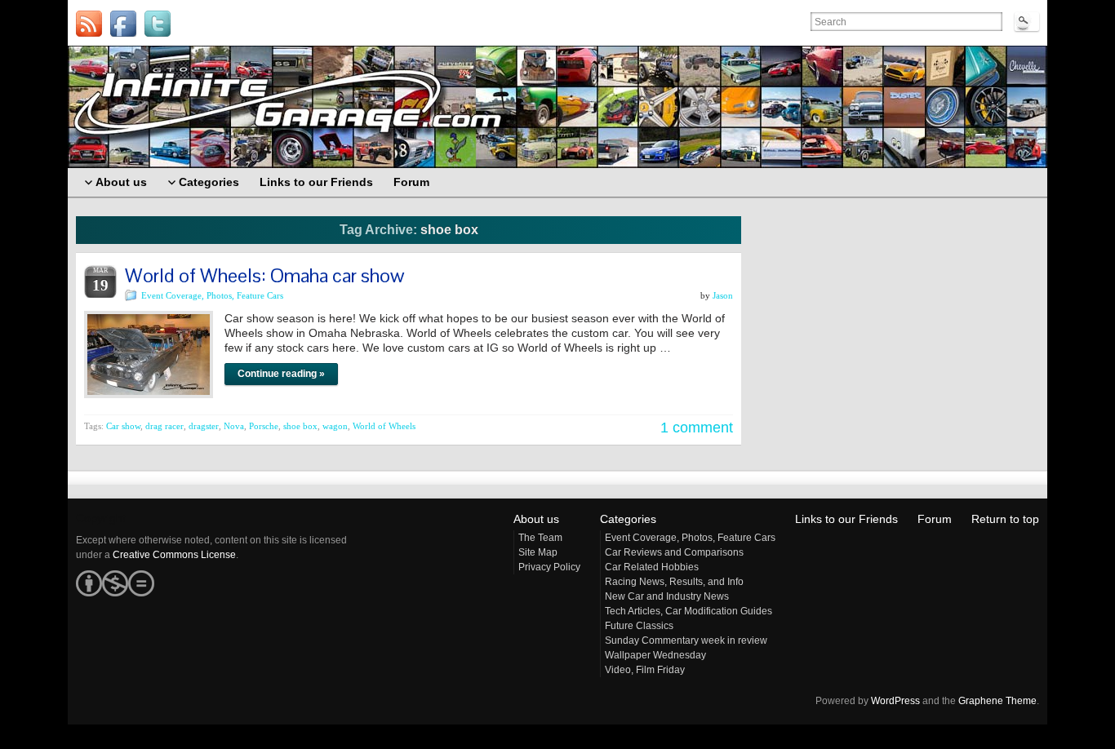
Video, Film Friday (645, 670)
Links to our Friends (846, 518)
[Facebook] (123, 24)
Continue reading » (281, 373)
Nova (234, 426)
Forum (934, 518)
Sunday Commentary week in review (686, 640)
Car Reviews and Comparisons (674, 552)
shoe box (300, 426)
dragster (204, 426)
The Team (540, 537)
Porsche (263, 426)
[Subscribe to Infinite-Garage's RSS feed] (89, 24)
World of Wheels (384, 426)
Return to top (1005, 518)
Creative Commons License (174, 555)
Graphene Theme (997, 701)
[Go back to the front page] (557, 107)
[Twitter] (157, 24)
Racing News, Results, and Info (674, 581)
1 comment (696, 427)
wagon (335, 426)
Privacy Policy (549, 567)
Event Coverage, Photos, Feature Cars (212, 295)
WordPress (895, 701)
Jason (723, 295)
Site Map (538, 552)
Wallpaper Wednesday (655, 655)
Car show (123, 426)
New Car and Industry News (667, 596)
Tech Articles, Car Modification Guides (688, 611)
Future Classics (639, 626)
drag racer (164, 426)
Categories (628, 518)
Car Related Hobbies (652, 567)
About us (536, 518)
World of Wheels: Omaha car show (264, 275)
